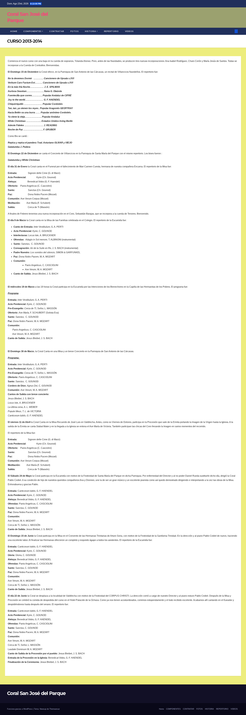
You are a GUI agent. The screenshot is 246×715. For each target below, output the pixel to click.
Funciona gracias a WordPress (20, 709)
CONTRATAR (56, 31)
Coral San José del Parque (36, 693)
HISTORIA (90, 31)
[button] (231, 31)
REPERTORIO (111, 31)
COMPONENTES (32, 31)
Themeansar (54, 709)
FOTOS (74, 31)
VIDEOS (129, 31)
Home (13, 31)
